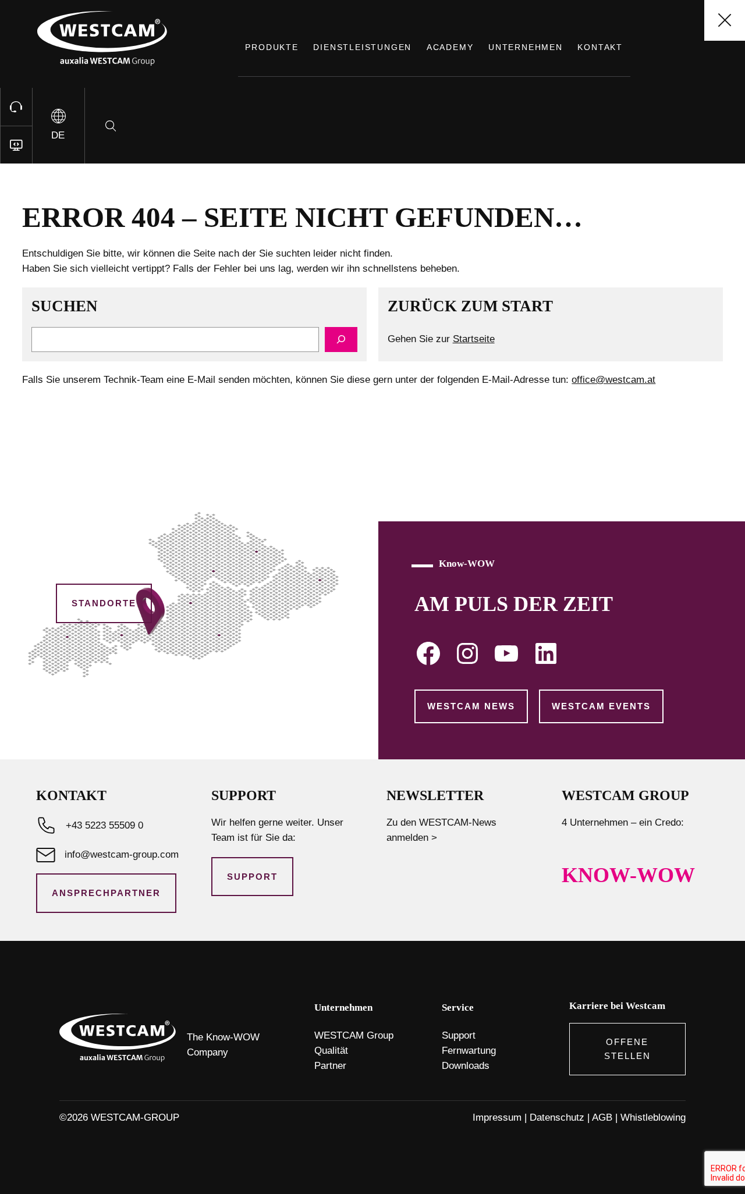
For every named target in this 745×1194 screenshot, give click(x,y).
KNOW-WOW (628, 875)
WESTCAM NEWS (471, 706)
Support (252, 877)
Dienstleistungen (362, 47)
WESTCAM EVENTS (601, 706)
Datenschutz (557, 1117)
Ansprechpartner (106, 893)
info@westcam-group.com (122, 854)
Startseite (474, 338)
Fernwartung (469, 1050)
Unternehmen (525, 47)
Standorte (104, 603)
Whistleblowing (653, 1117)
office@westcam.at (613, 379)
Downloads (465, 1065)
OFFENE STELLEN (627, 1049)
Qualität (331, 1050)
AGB (602, 1117)
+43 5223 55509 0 (104, 825)
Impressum (497, 1117)
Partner (330, 1065)
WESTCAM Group (353, 1035)
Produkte (271, 47)
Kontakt (600, 47)
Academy (450, 47)
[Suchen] (341, 339)
